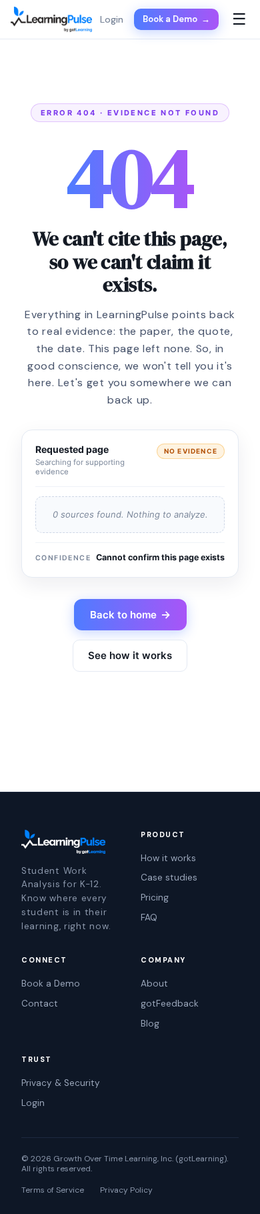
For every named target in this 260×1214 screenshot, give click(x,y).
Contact (39, 1003)
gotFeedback (170, 1003)
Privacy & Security (60, 1083)
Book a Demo (176, 19)
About (154, 983)
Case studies (169, 877)
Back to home (130, 614)
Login (33, 1103)
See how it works (130, 655)
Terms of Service (52, 1190)
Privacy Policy (126, 1190)
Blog (150, 1023)
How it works (168, 858)
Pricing (155, 897)
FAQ (149, 917)
